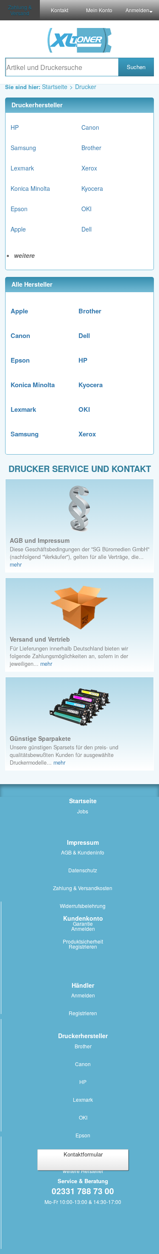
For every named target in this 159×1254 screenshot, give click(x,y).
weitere (24, 255)
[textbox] (61, 67)
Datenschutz (82, 870)
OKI (86, 208)
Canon (90, 127)
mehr (16, 564)
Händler (83, 985)
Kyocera (92, 188)
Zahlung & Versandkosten (82, 887)
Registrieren (83, 946)
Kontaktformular (83, 1154)
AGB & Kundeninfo (82, 852)
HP (15, 127)
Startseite (54, 86)
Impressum (83, 842)
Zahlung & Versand (20, 10)
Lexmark (22, 168)
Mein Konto (99, 10)
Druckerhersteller (83, 1035)
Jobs (82, 811)
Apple (18, 229)
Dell (86, 229)
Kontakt (59, 10)
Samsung (23, 147)
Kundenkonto (83, 918)
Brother (91, 147)
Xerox (89, 168)
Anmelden (137, 10)
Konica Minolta (30, 188)
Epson (19, 208)
